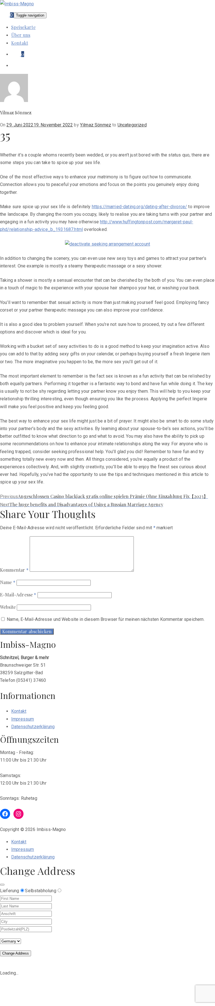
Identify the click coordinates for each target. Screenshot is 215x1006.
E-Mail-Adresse (18, 595)
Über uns (20, 35)
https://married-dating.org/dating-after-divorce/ (139, 206)
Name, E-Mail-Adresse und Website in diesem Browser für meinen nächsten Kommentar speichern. (106, 619)
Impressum (22, 719)
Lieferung (9, 890)
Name (7, 582)
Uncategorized (132, 125)
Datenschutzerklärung (33, 726)
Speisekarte (23, 27)
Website (8, 607)
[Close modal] (2, 884)
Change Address (15, 953)
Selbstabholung (40, 890)
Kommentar (14, 570)
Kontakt (19, 43)
